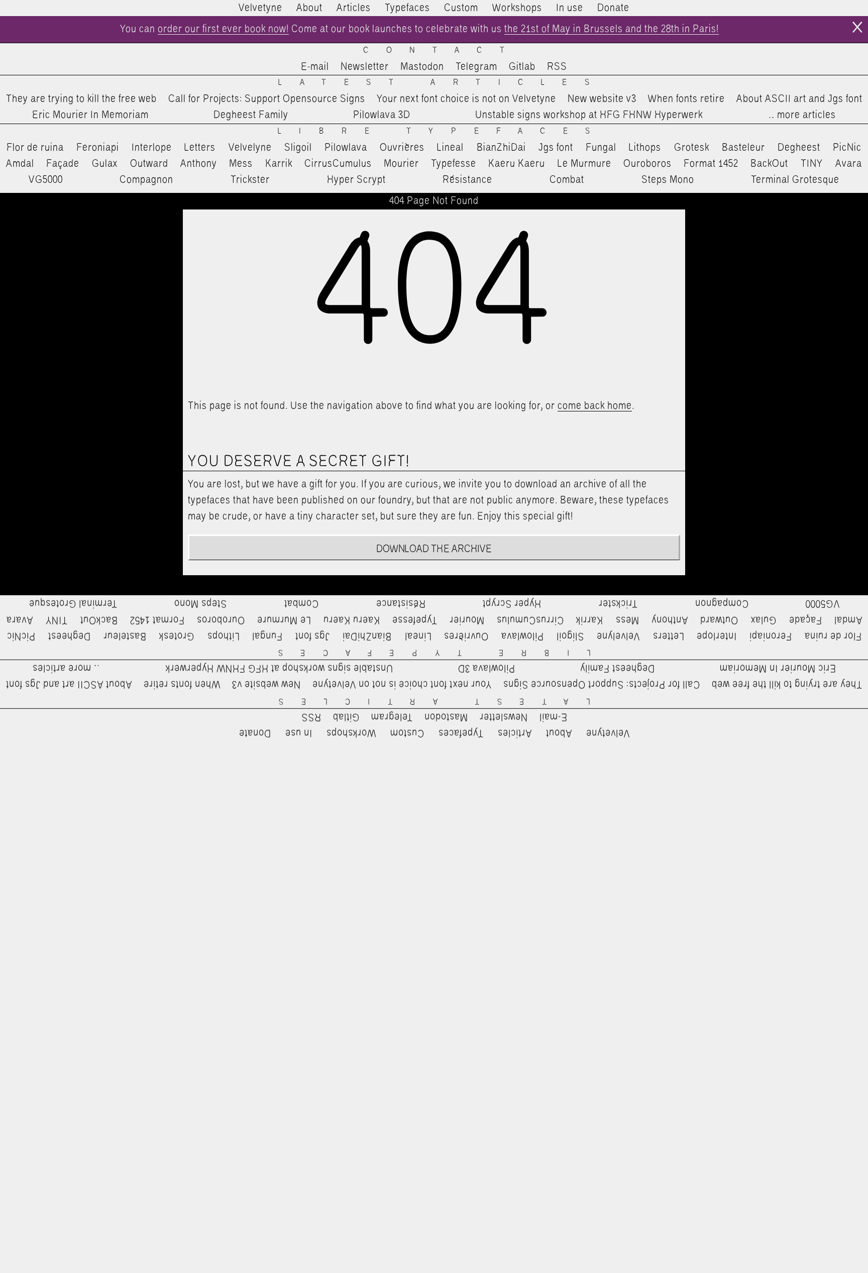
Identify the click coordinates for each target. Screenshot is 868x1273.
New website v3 (602, 99)
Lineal (450, 148)
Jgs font (555, 148)
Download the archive (434, 549)
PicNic (847, 148)
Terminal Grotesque (795, 180)
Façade (62, 164)
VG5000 (46, 180)
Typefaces (407, 8)
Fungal (601, 148)
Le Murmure (584, 164)
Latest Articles (442, 82)
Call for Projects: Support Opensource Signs (266, 99)
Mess (241, 164)
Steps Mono (667, 180)
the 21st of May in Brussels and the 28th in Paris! (611, 29)
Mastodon (422, 67)
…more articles (802, 115)
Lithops (645, 148)
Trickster (250, 180)
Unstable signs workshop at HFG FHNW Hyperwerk (589, 115)
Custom (461, 8)
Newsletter (365, 67)
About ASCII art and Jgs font (799, 99)
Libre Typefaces (443, 131)
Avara (848, 164)
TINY (812, 164)
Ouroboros (647, 164)
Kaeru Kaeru (516, 164)
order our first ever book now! (223, 29)
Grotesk (691, 148)
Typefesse (453, 164)
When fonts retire (686, 99)
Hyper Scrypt (356, 180)
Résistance (467, 180)
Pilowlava (345, 148)
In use (569, 8)
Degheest (799, 148)
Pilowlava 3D (381, 115)
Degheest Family (250, 115)
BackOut (769, 164)
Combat (567, 180)
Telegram (476, 67)
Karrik (278, 164)
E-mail (315, 67)
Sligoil (298, 148)
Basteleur (743, 148)
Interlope (152, 148)
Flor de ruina (35, 148)
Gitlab (522, 67)
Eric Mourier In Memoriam (90, 115)
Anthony (198, 164)
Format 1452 (711, 164)
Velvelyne (250, 148)
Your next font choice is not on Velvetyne (466, 99)
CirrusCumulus (338, 164)
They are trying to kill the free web (81, 99)
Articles (354, 8)
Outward (149, 164)
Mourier (401, 164)
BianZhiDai (501, 148)
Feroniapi (97, 148)
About (309, 8)
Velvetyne (260, 8)
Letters (199, 148)
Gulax (105, 164)
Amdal (20, 164)
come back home (595, 406)
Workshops (517, 8)
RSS (557, 67)
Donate (613, 8)
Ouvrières (402, 148)
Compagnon (146, 180)
